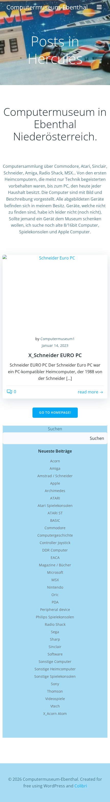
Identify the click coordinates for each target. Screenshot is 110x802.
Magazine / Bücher (55, 565)
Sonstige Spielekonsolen (55, 676)
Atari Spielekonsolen (55, 505)
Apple (55, 483)
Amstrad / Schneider (55, 475)
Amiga (55, 468)
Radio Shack (55, 624)
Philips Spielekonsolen (55, 616)
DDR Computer (55, 550)
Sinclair (55, 646)
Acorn (55, 461)
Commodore (55, 527)
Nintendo (55, 587)
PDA (55, 602)
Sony (55, 683)
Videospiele (55, 698)
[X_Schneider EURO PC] (55, 293)
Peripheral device (55, 609)
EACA (55, 557)
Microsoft (55, 572)
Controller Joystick (55, 542)
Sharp (55, 639)
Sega (55, 631)
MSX (55, 579)
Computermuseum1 (57, 338)
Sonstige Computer (55, 661)
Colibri (80, 786)
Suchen (55, 429)
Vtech (55, 706)
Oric (55, 594)
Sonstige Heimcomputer (55, 668)
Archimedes (55, 490)
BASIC (55, 520)
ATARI (55, 498)
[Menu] (99, 7)
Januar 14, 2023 (55, 345)
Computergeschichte (55, 535)
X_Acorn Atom (55, 713)
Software (55, 654)
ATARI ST (55, 513)
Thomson (55, 691)
